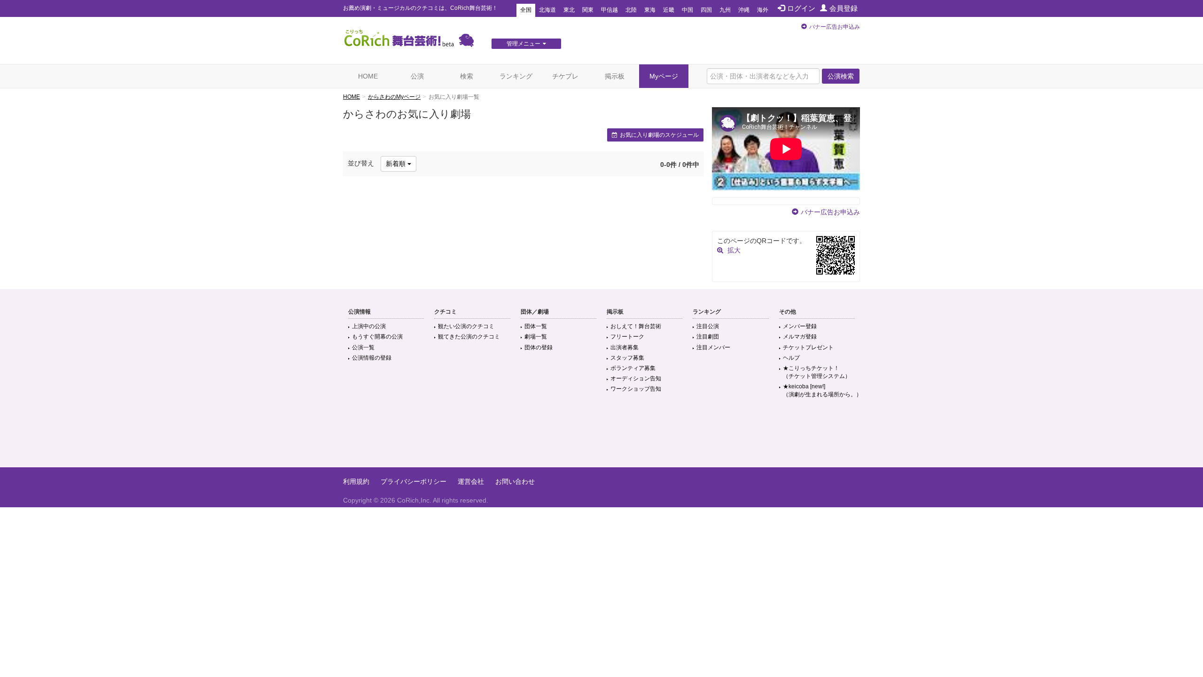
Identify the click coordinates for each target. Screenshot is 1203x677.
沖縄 (744, 10)
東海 (650, 10)
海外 (762, 10)
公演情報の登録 (371, 357)
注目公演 (707, 326)
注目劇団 (707, 336)
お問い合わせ (515, 481)
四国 (706, 10)
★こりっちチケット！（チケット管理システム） (817, 372)
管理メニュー (523, 43)
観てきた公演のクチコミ (469, 336)
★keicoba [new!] (822, 390)
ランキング (516, 76)
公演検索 (841, 76)
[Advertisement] (601, 437)
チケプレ (565, 76)
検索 (466, 76)
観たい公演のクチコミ (466, 326)
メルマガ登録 (800, 336)
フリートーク (627, 336)
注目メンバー (713, 347)
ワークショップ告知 (635, 389)
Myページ (663, 76)
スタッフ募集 (627, 357)
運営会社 (471, 481)
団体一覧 (535, 326)
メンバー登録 (800, 326)
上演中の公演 (369, 326)
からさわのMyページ (394, 97)
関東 (588, 10)
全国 (525, 10)
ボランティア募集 (633, 368)
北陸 (631, 10)
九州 (725, 10)
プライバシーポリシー (413, 481)
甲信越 (609, 10)
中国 (687, 10)
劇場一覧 (535, 336)
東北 (569, 10)
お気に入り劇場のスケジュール (659, 135)
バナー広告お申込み (834, 27)
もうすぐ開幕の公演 (377, 336)
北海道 (547, 10)
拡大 (734, 250)
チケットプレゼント (808, 347)
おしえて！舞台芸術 (635, 326)
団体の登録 (538, 347)
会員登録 (843, 8)
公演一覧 (363, 347)
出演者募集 (624, 347)
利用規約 (356, 481)
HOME (368, 76)
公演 (417, 76)
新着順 (396, 163)
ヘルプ (791, 357)
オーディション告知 (635, 378)
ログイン (801, 8)
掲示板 (615, 76)
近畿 (668, 10)
